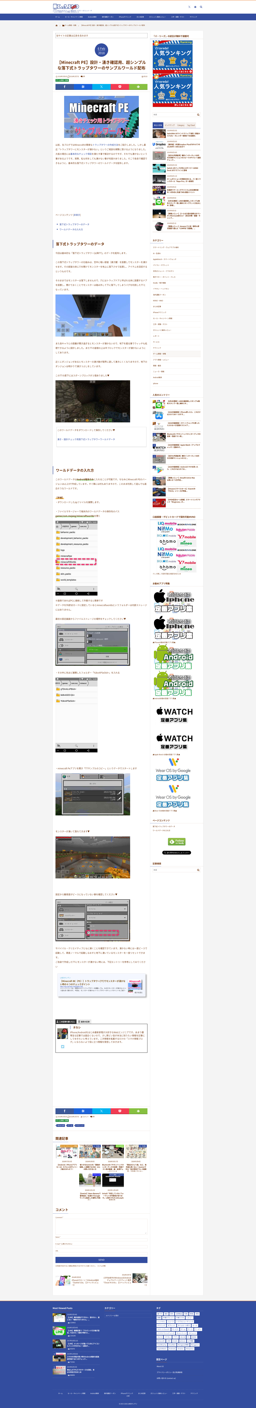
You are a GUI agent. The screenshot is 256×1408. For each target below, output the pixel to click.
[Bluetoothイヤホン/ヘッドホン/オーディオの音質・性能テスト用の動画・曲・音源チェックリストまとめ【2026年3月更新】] (113, 1157)
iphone (155, 383)
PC (188, 1337)
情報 (191, 1314)
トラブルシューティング (184, 1321)
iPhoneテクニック (125, 17)
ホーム (57, 17)
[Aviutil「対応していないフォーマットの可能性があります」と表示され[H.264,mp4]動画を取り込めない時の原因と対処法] (113, 1186)
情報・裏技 (157, 365)
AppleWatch (161, 1349)
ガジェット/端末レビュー (157, 17)
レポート (156, 336)
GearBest (172, 1345)
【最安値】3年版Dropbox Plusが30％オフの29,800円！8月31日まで (183, 145)
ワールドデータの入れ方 (71, 229)
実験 (159, 1318)
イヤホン (168, 1337)
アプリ (175, 1337)
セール (195, 1325)
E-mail (57, 1244)
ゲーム (70, 1125)
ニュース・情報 (158, 371)
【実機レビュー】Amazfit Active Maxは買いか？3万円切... (181, 479)
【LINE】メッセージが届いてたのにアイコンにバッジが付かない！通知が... (83, 1345)
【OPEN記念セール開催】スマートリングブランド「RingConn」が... (183, 501)
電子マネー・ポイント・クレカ (164, 277)
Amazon (181, 1349)
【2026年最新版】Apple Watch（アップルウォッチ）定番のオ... (183, 446)
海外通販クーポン (108, 17)
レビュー (190, 1318)
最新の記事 (85, 1021)
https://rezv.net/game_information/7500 (71, 986)
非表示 (77, 214)
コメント (86, 1117)
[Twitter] (62, 1046)
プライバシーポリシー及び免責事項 (169, 1372)
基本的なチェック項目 (81, 153)
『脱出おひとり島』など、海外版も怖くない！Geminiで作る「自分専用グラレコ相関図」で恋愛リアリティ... (136, 1168)
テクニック (193, 17)
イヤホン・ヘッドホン (161, 289)
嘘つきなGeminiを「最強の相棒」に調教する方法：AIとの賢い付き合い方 (90, 1167)
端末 (166, 1314)
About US (160, 1366)
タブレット (171, 1325)
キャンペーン (181, 1333)
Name (57, 1237)
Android (172, 1349)
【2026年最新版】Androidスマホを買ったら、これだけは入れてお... (182, 468)
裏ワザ (159, 1314)
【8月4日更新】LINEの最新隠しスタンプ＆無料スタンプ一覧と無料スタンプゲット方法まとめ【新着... (184, 203)
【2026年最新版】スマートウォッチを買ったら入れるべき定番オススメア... (183, 424)
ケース (190, 1329)
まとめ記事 (140, 17)
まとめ (182, 1337)
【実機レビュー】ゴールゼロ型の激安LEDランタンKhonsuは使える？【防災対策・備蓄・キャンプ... (184, 216)
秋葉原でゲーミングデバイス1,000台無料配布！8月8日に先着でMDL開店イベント (183, 191)
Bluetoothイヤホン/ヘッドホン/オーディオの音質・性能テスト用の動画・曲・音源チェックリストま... (113, 1168)
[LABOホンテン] (66, 9)
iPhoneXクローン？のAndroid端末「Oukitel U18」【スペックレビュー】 (85, 1282)
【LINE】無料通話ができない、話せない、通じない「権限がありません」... (83, 1318)
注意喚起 (179, 1314)
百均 (171, 1314)
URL (56, 1251)
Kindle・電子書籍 (159, 283)
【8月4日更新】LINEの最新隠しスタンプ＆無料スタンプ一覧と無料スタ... (183, 402)
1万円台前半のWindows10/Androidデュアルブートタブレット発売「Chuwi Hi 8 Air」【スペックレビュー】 (125, 1281)
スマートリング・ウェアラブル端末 (166, 247)
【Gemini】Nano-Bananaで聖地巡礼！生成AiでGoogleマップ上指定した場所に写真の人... (90, 1196)
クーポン (198, 1329)
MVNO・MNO (158, 300)
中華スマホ (180, 1318)
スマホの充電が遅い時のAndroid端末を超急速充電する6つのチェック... (83, 1358)
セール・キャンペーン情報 (74, 17)
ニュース (171, 1321)
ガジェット (192, 1333)
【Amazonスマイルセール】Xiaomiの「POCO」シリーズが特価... (181, 490)
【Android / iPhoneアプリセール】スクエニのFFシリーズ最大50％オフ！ (66, 1167)
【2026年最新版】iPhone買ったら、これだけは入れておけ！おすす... (184, 413)
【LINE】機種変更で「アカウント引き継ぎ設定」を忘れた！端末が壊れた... (83, 1332)
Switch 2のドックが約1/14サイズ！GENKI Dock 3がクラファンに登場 (182, 169)
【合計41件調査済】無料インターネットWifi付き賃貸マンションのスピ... (183, 457)
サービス (156, 342)
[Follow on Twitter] (189, 7)
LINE (56, 23)
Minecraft (61, 1125)
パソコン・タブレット (161, 265)
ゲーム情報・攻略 (62, 80)
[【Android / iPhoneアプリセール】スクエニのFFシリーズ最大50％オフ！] (67, 1157)
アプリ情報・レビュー (116, 1175)
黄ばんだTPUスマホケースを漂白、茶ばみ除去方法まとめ (80, 1371)
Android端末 (92, 17)
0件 (84, 76)
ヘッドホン (161, 1321)
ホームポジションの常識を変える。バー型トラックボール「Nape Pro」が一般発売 (184, 180)
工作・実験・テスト (177, 17)
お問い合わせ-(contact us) (166, 1378)
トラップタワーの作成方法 (105, 144)
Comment (58, 1217)
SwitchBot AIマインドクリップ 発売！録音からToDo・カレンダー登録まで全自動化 (183, 134)
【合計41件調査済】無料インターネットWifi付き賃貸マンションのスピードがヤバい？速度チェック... (184, 157)
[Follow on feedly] (195, 7)
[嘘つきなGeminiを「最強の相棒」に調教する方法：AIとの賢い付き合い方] (90, 1157)
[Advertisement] (101, 188)
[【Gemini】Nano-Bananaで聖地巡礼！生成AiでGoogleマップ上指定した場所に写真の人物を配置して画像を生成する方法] (90, 1186)
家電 (197, 1314)
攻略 (185, 1314)
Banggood (195, 1345)
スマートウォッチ (163, 1329)
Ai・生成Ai (97, 1146)
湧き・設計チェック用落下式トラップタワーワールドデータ (86, 439)
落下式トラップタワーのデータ (74, 224)
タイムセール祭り (184, 1325)
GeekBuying (161, 1345)
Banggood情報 (183, 1345)
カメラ (159, 1337)
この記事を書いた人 (67, 1021)
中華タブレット (168, 1318)
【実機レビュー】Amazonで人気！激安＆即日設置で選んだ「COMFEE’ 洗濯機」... (183, 227)
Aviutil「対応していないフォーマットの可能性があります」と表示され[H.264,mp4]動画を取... (113, 1196)
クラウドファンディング (165, 1333)
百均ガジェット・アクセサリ (163, 271)
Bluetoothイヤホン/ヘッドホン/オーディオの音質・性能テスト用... (184, 435)
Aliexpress (189, 1349)
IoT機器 (190, 1341)
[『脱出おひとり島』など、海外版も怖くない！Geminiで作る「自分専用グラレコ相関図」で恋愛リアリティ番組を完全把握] (136, 1157)
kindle (175, 1341)
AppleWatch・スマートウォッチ (164, 259)
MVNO (194, 1337)
